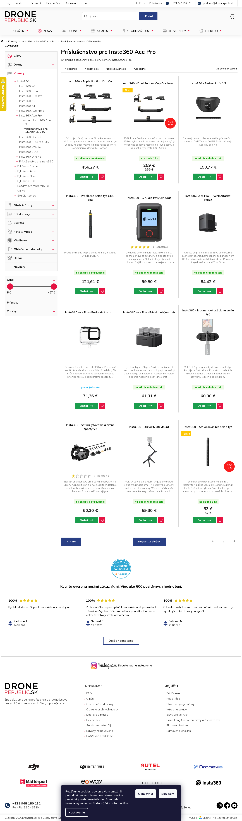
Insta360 (23, 81)
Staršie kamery (26, 195)
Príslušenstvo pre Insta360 (35, 161)
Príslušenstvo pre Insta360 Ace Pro (35, 130)
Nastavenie (76, 812)
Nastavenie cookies (178, 731)
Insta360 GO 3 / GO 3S (33, 142)
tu (126, 803)
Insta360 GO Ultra (30, 96)
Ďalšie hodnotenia (121, 640)
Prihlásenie (173, 693)
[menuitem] (20, 30)
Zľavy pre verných (177, 714)
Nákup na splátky (177, 709)
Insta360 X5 (26, 101)
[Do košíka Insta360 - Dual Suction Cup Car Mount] (161, 177)
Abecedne (140, 68)
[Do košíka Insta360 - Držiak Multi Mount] (161, 520)
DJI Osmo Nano (27, 176)
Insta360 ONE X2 (30, 146)
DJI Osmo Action (27, 171)
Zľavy (17, 55)
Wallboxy (20, 240)
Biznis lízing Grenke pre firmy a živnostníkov (193, 720)
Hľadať (148, 16)
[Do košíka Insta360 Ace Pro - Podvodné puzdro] (102, 406)
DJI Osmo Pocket (28, 166)
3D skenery (22, 214)
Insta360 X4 (26, 106)
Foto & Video (23, 231)
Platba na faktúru (177, 725)
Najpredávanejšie (116, 68)
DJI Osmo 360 (26, 181)
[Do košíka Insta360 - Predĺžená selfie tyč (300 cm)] (102, 291)
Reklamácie (53, 3)
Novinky (19, 267)
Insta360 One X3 (29, 137)
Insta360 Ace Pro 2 (31, 110)
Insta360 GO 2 (28, 151)
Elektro (19, 223)
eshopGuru (231, 817)
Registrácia (173, 698)
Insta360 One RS (29, 156)
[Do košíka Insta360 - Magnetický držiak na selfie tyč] (220, 406)
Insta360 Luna (28, 91)
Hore (73, 541)
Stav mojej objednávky (180, 704)
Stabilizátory (23, 205)
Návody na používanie (100, 731)
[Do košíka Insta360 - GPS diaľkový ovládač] (161, 291)
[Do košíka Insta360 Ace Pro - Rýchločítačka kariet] (220, 291)
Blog (7, 3)
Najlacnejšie (92, 68)
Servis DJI (36, 3)
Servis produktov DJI (98, 725)
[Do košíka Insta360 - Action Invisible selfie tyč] (220, 520)
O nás (90, 698)
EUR (139, 3)
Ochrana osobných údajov (102, 709)
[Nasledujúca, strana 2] (223, 542)
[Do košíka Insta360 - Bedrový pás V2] (220, 177)
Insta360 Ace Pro (30, 115)
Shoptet (207, 817)
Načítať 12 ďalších (149, 541)
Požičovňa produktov (99, 736)
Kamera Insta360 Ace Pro (37, 121)
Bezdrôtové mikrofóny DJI (33, 186)
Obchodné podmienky (99, 704)
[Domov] (3, 41)
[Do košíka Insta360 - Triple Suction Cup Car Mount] (102, 177)
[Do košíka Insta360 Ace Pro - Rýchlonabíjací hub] (161, 406)
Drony (18, 64)
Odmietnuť (145, 794)
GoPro (21, 190)
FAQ (89, 693)
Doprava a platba (76, 3)
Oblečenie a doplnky (28, 249)
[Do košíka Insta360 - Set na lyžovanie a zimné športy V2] (102, 520)
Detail (84, 176)
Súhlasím (167, 794)
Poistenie (20, 3)
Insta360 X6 (27, 86)
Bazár (18, 258)
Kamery (19, 73)
